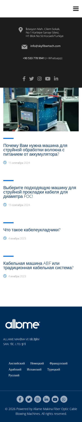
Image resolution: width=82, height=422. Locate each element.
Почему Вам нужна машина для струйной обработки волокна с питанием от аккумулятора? (35, 149)
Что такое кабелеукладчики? (31, 230)
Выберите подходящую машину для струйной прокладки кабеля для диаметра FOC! (39, 192)
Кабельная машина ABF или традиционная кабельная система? (38, 265)
